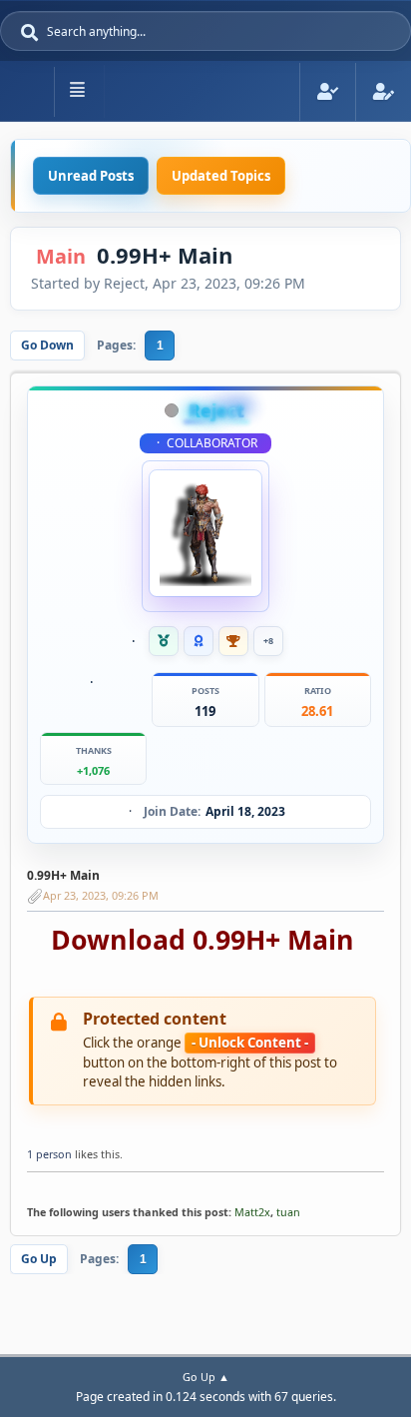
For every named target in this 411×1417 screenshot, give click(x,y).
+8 (268, 640)
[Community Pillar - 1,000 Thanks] (233, 641)
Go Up (39, 1258)
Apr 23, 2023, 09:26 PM (101, 895)
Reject (216, 410)
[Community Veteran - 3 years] (164, 641)
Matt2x (252, 1211)
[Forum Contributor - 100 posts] (198, 641)
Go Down (47, 345)
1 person (49, 1153)
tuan (288, 1211)
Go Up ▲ (206, 1376)
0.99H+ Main (63, 875)
